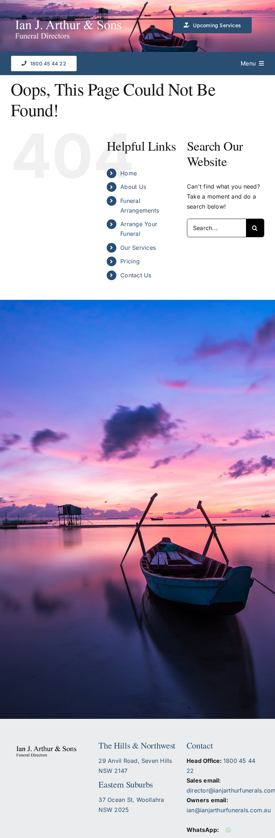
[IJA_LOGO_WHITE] (74, 27)
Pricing (130, 261)
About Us (133, 186)
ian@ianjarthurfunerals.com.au (229, 810)
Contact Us (135, 275)
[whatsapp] (228, 830)
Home (128, 173)
